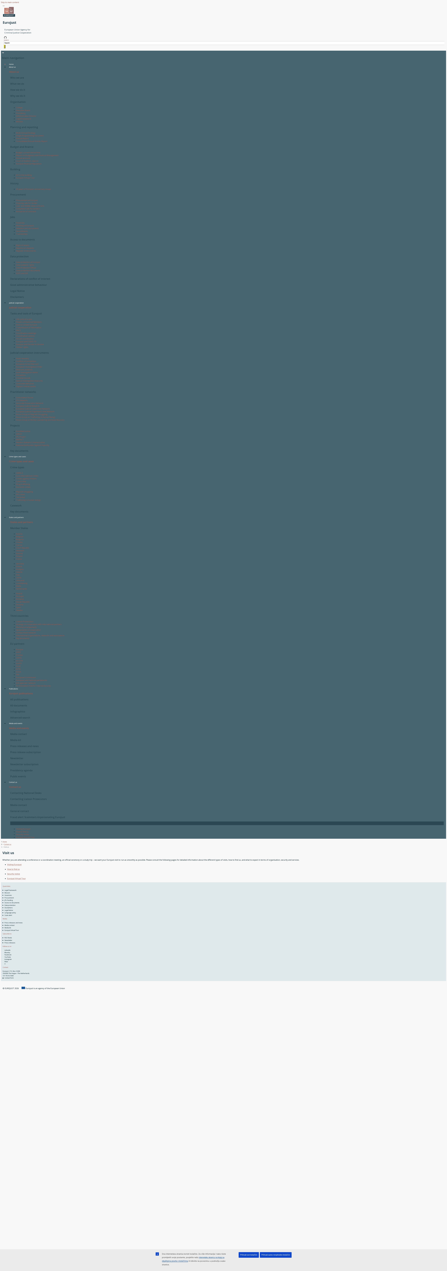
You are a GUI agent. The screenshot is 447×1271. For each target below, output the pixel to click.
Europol (19, 649)
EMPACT (20, 439)
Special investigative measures (29, 381)
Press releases (10, 943)
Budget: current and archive (28, 152)
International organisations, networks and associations (40, 635)
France (19, 559)
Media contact (18, 734)
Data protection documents (28, 270)
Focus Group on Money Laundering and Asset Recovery (40, 420)
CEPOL (19, 658)
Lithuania (20, 580)
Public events (18, 776)
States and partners (21, 522)
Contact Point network (26, 632)
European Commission (26, 677)
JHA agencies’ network (26, 683)
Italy (18, 575)
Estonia (19, 553)
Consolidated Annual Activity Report (31, 141)
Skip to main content (10, 2)
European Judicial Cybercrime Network (33, 408)
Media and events (19, 728)
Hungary (20, 569)
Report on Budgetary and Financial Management (37, 155)
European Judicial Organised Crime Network (35, 411)
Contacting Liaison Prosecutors (28, 799)
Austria (19, 534)
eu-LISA (19, 660)
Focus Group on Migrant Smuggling (31, 414)
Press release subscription (25, 752)
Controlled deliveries (25, 383)
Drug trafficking (23, 484)
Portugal (20, 596)
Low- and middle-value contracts (30, 206)
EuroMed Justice (23, 431)
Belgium (19, 536)
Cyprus (19, 545)
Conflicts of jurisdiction (26, 361)
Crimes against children (26, 478)
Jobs (12, 217)
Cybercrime (21, 481)
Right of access (22, 245)
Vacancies (20, 222)
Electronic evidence (24, 369)
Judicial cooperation (20, 307)
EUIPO (19, 663)
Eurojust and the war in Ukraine (30, 344)
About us (14, 71)
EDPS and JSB (22, 273)
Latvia (18, 577)
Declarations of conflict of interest (30, 278)
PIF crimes (20, 494)
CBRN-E (19, 473)
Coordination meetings (26, 333)
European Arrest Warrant (27, 364)
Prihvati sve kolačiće (248, 1255)
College (19, 107)
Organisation (18, 102)
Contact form (9, 978)
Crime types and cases (21, 461)
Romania (20, 599)
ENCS (18, 330)
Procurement (18, 194)
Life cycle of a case (24, 319)
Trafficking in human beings (28, 500)
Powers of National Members (29, 322)
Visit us (14, 823)
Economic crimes (23, 487)
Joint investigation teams (27, 372)
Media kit (15, 740)
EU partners (17, 643)
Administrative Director (26, 116)
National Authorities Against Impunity (32, 445)
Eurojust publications (21, 693)
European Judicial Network (27, 406)
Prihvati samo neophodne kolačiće (275, 1255)
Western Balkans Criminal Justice (30, 442)
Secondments (22, 231)
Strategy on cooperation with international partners (39, 624)
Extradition (21, 375)
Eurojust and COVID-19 (26, 341)
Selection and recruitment (27, 228)
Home (11, 64)
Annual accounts (23, 158)
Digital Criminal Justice (26, 386)
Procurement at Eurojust (27, 200)
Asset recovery (22, 358)
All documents (18, 705)
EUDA (18, 672)
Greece (19, 566)
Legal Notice (17, 291)
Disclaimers (17, 297)
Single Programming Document (30, 135)
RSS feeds (8, 938)
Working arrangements (26, 627)
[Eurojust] (9, 16)
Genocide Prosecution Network (29, 403)
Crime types (17, 467)
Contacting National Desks (25, 793)
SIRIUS (19, 434)
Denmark (20, 550)
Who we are (17, 77)
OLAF (18, 666)
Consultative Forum (24, 397)
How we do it (17, 89)
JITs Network (22, 400)
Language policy (10, 913)
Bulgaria (20, 539)
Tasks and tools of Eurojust (26, 313)
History (14, 183)
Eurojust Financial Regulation (29, 163)
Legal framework (10, 890)
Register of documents (26, 251)
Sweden (19, 610)
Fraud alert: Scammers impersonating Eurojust (37, 817)
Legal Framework (23, 119)
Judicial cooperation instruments (29, 352)
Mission (19, 121)
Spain (18, 607)
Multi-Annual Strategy (25, 133)
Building (15, 169)
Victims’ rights (22, 347)
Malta (18, 586)
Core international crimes (27, 476)
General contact (19, 811)
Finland (19, 556)
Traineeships (22, 234)
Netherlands (21, 589)
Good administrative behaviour (28, 284)
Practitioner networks (23, 392)
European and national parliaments (31, 680)
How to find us (22, 831)
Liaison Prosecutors (25, 621)
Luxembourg (21, 583)
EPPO (18, 652)
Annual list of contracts (26, 211)
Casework (16, 505)
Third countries (19, 615)
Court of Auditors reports (27, 161)
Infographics (17, 711)
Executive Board (23, 110)
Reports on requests (25, 248)
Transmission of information (28, 327)
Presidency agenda (21, 770)
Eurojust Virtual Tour (25, 178)
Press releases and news (24, 746)
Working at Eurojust (25, 225)
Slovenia (19, 604)
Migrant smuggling (24, 491)
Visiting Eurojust (23, 829)
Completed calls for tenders (28, 208)
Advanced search (20, 717)
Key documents (19, 450)
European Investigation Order (29, 367)
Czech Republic (22, 548)
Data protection (19, 256)
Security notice (22, 834)
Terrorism (20, 497)
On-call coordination (25, 338)
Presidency (20, 113)
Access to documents (22, 239)
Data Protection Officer (26, 267)
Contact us (15, 787)
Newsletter (16, 758)
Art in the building (24, 175)
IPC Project (21, 437)
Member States (19, 528)
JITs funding (9, 900)
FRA (17, 674)
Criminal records (23, 378)
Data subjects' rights (25, 265)
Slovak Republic (23, 602)
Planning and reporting (24, 127)
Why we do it (17, 95)
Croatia (19, 542)
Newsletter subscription (24, 764)
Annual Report (22, 138)
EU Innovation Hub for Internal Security (33, 686)
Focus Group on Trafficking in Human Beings (35, 417)
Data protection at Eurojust (28, 262)
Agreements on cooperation (28, 630)
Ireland (19, 572)
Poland (19, 593)
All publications (19, 699)
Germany (20, 563)
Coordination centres (25, 336)
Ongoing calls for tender (26, 203)
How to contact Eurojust (26, 325)
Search (6, 40)
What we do (17, 83)
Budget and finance (21, 146)
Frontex (19, 655)
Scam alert (8, 915)
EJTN (18, 669)
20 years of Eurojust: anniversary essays (33, 189)
